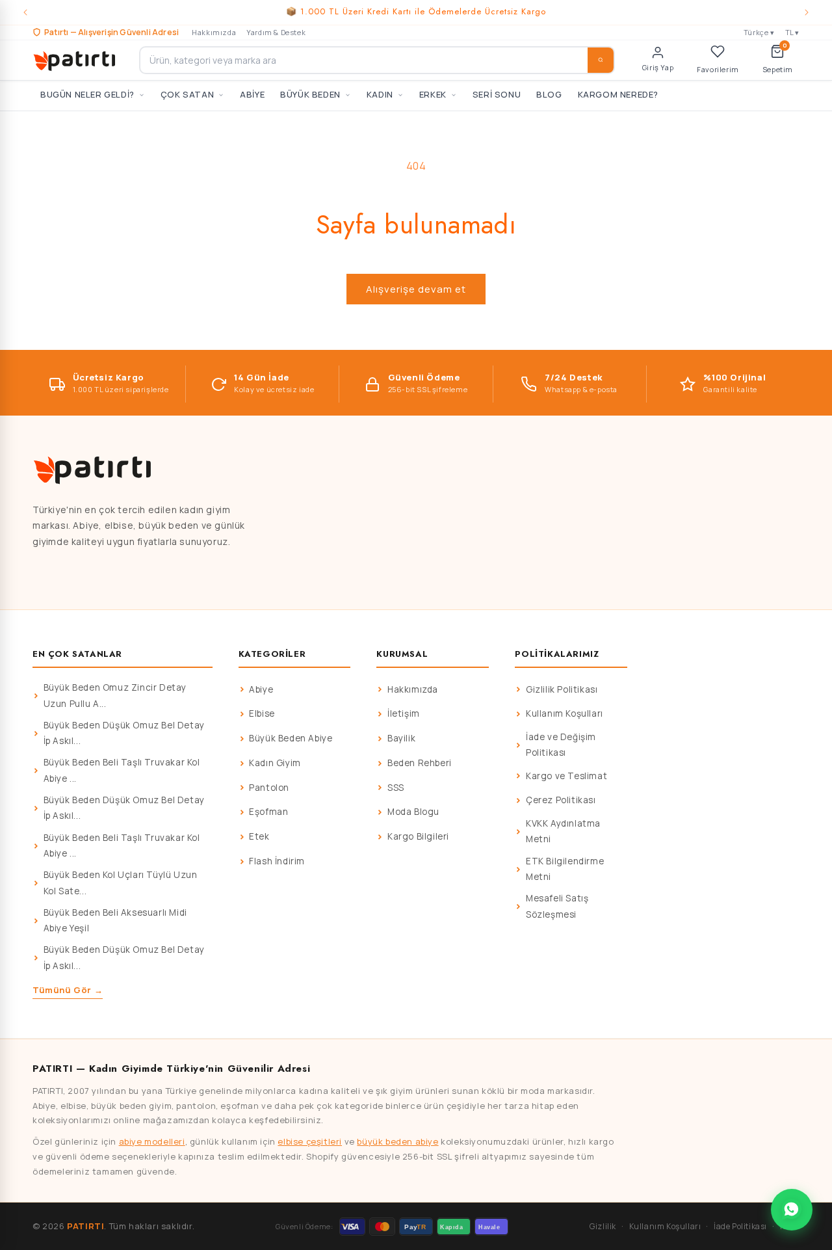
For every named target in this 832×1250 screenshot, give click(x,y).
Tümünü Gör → (67, 990)
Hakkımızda (214, 32)
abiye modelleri (152, 1141)
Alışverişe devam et (416, 289)
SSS (395, 787)
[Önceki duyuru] (25, 12)
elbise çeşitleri (310, 1141)
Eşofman (268, 812)
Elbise (262, 713)
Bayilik (401, 738)
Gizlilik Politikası (561, 689)
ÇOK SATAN (187, 94)
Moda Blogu (413, 812)
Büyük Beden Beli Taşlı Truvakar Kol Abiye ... (122, 770)
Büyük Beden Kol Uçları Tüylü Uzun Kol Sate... (121, 882)
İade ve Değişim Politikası (561, 744)
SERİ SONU (497, 94)
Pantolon (269, 787)
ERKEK (433, 94)
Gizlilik (603, 1226)
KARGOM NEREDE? (618, 94)
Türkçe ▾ (759, 32)
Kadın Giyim (275, 763)
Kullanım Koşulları (564, 713)
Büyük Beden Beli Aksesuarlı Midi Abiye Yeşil (115, 920)
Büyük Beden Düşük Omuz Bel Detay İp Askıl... (124, 733)
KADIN (380, 94)
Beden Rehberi (419, 763)
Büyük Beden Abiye (290, 738)
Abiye (261, 689)
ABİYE (252, 94)
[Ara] (601, 60)
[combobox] (377, 60)
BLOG (549, 94)
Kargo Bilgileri (418, 836)
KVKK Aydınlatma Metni (563, 831)
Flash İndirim (277, 861)
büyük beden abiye (397, 1141)
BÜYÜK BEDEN (310, 94)
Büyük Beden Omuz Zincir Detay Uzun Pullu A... (115, 695)
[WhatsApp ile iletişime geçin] (791, 1209)
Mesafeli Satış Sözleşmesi (557, 906)
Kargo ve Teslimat (566, 776)
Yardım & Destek (276, 32)
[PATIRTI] (75, 60)
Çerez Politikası (561, 800)
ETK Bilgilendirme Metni (565, 869)
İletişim (403, 713)
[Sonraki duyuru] (806, 12)
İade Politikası (740, 1226)
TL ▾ (792, 32)
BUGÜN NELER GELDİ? (87, 94)
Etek (259, 836)
